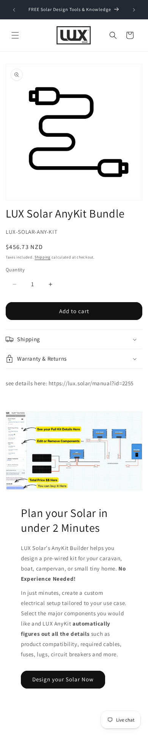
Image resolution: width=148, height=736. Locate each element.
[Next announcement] (134, 10)
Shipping (42, 257)
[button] (15, 35)
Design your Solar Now (63, 679)
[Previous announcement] (14, 10)
